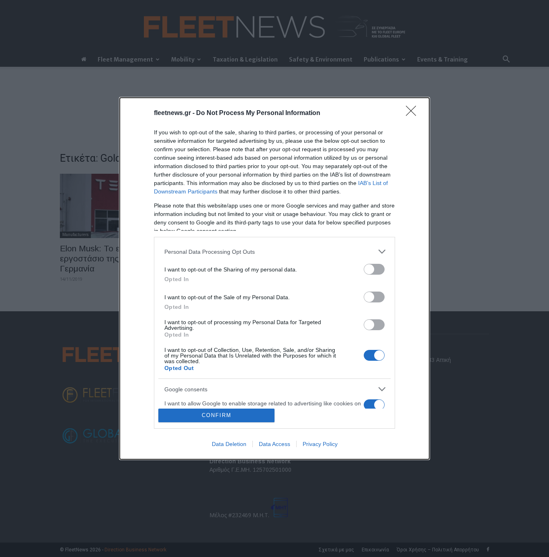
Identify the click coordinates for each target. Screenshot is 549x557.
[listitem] (274, 251)
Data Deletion (229, 444)
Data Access (274, 444)
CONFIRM (216, 415)
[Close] (413, 113)
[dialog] (274, 278)
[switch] (374, 269)
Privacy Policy (320, 444)
